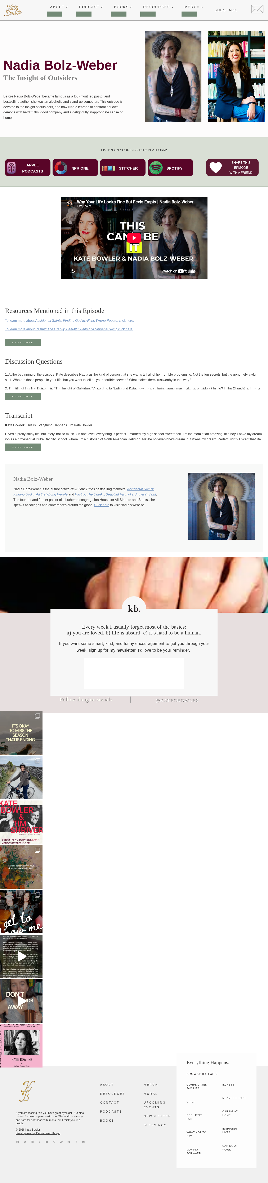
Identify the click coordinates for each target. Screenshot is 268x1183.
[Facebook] (18, 1142)
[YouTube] (47, 1142)
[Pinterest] (69, 1142)
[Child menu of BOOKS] (118, 14)
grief (191, 1101)
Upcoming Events (155, 1105)
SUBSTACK (225, 10)
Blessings (155, 1125)
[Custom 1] (54, 1142)
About (107, 1084)
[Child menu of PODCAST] (83, 14)
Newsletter (157, 1116)
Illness (228, 1084)
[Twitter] (25, 1142)
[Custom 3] (40, 1142)
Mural (151, 1093)
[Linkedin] (83, 1142)
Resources (112, 1093)
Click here (101, 505)
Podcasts (111, 1111)
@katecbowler (177, 700)
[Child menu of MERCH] (189, 14)
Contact (110, 1102)
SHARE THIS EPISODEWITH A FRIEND (241, 167)
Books (107, 1120)
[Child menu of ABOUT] (54, 14)
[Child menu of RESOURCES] (148, 14)
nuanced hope (234, 1098)
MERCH (151, 1084)
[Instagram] (32, 1142)
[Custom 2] (76, 1142)
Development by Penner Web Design (38, 1133)
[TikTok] (61, 1142)
